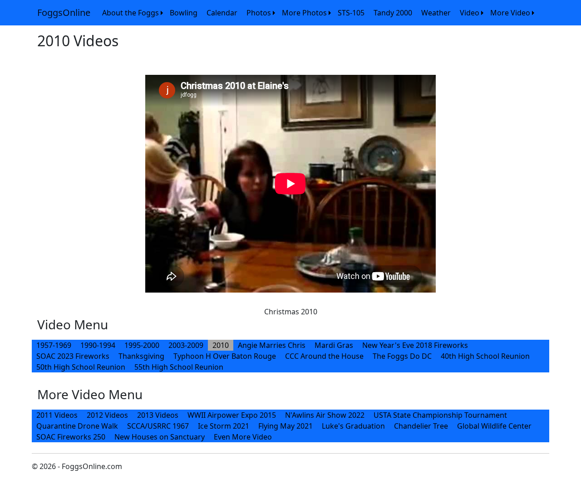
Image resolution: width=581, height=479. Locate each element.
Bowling (183, 13)
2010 (220, 345)
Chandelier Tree (421, 426)
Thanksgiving (141, 356)
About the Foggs (130, 13)
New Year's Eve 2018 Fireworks (415, 345)
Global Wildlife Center (494, 426)
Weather (436, 13)
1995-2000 (141, 345)
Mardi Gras (334, 345)
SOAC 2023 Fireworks (72, 356)
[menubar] (317, 12)
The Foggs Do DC (402, 356)
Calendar (222, 13)
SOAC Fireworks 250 (70, 437)
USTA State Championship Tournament (440, 415)
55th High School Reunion (178, 367)
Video (469, 13)
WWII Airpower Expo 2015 (231, 415)
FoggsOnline (63, 12)
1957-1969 (53, 345)
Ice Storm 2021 (223, 426)
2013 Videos (157, 415)
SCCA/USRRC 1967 (158, 426)
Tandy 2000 (393, 13)
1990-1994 (97, 345)
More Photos (304, 13)
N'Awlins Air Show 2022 (324, 415)
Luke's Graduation (353, 426)
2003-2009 (185, 345)
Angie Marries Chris (271, 345)
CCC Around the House (324, 356)
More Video (510, 13)
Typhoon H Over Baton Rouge (224, 356)
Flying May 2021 (285, 426)
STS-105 (351, 13)
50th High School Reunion (80, 367)
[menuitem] (131, 12)
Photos (258, 13)
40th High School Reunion (485, 356)
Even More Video (243, 437)
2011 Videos (57, 415)
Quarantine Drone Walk (77, 426)
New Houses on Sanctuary (159, 437)
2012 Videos (107, 415)
